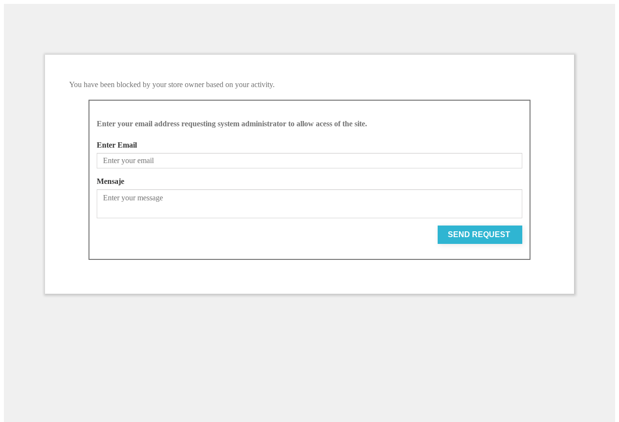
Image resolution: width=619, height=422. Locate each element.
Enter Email (117, 145)
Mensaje (110, 181)
